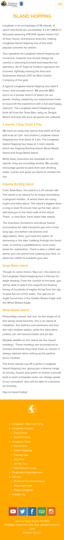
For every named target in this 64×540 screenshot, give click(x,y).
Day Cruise (20, 432)
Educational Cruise (25, 468)
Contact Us (18, 494)
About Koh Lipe (23, 485)
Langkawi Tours (21, 441)
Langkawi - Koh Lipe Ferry (27, 424)
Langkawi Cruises (22, 428)
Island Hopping (23, 450)
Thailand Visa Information (29, 481)
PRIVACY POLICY (32, 533)
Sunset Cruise (22, 437)
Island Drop (20, 446)
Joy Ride (19, 459)
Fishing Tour (21, 454)
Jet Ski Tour (20, 463)
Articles (16, 476)
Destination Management (27, 472)
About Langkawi (23, 490)
